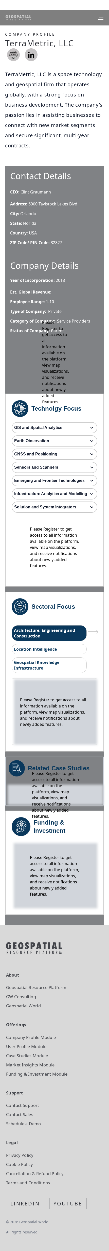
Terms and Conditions (28, 1183)
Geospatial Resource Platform (36, 987)
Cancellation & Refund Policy (35, 1173)
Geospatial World (23, 1006)
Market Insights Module (30, 1065)
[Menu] (100, 18)
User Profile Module (26, 1046)
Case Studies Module (27, 1056)
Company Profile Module (31, 1037)
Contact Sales (19, 1114)
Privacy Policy (19, 1155)
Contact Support (22, 1105)
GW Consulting (21, 996)
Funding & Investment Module (36, 1074)
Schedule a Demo (23, 1124)
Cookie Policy (19, 1164)
